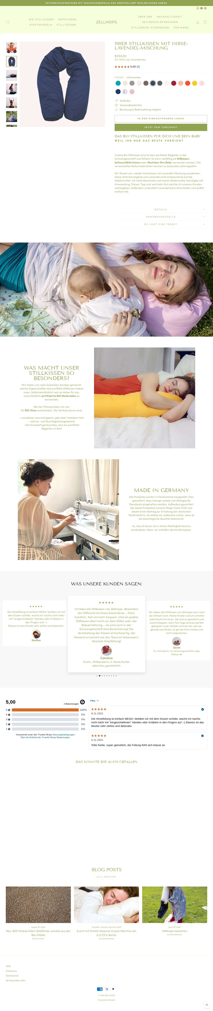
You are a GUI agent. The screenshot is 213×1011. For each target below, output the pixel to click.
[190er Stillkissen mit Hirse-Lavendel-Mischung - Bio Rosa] (25, 835)
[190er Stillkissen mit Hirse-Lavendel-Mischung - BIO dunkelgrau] (24, 832)
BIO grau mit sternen (160, 83)
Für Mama (181, 27)
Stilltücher (66, 24)
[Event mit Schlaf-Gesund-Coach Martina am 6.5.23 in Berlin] (106, 905)
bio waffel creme (139, 92)
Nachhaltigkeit (169, 16)
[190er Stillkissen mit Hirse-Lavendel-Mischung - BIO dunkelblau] (28, 832)
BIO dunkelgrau (146, 83)
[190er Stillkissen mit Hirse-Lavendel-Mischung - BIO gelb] (51, 832)
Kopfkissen (67, 19)
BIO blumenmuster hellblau (167, 83)
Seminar (104, 927)
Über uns (145, 16)
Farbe (128, 77)
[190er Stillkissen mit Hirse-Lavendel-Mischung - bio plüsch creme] (37, 835)
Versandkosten (138, 59)
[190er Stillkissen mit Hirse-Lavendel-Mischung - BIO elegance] (8, 832)
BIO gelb (194, 83)
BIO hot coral (188, 83)
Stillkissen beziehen (174, 931)
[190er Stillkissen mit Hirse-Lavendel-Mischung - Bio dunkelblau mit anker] (18, 835)
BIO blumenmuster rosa (125, 83)
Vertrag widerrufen (15, 980)
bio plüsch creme (153, 92)
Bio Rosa (132, 92)
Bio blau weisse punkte (160, 92)
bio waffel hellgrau (146, 92)
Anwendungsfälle (161, 216)
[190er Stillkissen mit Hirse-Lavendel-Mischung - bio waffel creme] (29, 835)
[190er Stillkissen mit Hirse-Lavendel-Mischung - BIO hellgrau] (16, 832)
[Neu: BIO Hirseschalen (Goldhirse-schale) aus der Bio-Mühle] (38, 905)
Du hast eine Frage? (161, 224)
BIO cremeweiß (139, 83)
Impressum (11, 970)
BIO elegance (118, 83)
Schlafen (96, 927)
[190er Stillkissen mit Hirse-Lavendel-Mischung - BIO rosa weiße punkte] (14, 835)
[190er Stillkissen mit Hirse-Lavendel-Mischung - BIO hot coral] (47, 832)
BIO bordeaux (174, 83)
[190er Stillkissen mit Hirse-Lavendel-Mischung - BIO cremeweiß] (20, 832)
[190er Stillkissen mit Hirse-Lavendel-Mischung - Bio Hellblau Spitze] (22, 835)
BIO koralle (181, 83)
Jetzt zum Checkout (161, 127)
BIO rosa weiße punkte (201, 83)
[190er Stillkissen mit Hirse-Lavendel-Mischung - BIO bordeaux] (39, 832)
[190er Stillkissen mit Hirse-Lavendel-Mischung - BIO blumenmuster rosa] (12, 832)
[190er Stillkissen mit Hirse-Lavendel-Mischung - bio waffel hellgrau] (33, 835)
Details (161, 209)
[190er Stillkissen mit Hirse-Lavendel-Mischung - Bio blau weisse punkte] (41, 835)
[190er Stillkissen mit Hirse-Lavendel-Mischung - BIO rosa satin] (45, 835)
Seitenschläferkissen (160, 22)
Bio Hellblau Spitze (125, 92)
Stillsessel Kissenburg (150, 27)
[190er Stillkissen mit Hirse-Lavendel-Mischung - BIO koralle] (43, 832)
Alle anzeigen (106, 877)
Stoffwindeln (40, 24)
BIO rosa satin (167, 92)
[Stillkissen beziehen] (174, 905)
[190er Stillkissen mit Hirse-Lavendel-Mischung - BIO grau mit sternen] (31, 832)
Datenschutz (12, 975)
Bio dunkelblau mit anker (118, 92)
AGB (8, 966)
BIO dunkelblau (153, 83)
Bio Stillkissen (41, 19)
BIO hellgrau (132, 83)
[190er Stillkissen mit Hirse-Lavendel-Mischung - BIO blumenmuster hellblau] (35, 832)
